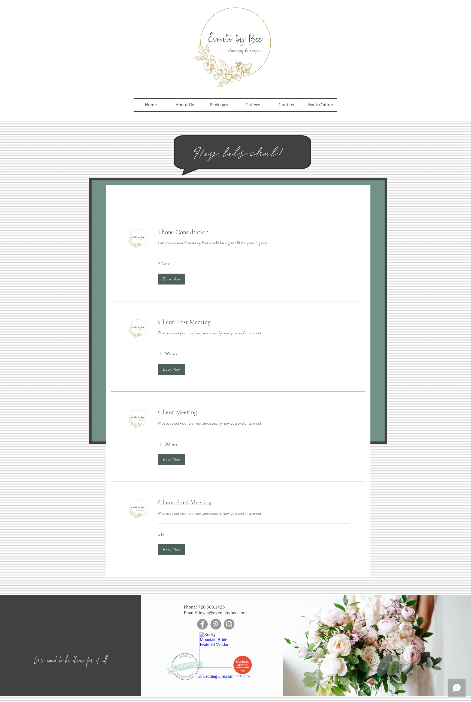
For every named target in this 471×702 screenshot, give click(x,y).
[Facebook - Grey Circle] (202, 624)
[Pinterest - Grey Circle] (215, 624)
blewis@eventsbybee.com (221, 612)
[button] (171, 279)
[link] (254, 232)
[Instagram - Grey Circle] (229, 624)
